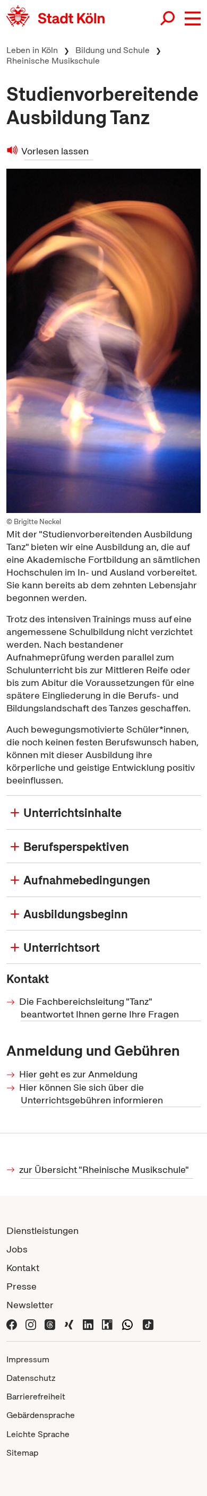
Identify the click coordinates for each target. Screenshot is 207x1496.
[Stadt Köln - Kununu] (107, 1323)
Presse (21, 1286)
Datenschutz (31, 1378)
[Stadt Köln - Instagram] (30, 1323)
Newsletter (30, 1305)
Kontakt (22, 1268)
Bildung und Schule (112, 50)
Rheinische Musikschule (53, 60)
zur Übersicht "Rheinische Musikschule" (105, 1169)
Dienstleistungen (42, 1230)
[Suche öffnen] (168, 18)
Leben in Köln (32, 50)
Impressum (27, 1359)
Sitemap (22, 1452)
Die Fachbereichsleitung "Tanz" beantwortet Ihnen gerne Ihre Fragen (100, 1007)
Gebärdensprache (40, 1415)
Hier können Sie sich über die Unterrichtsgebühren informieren (92, 1093)
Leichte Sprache (38, 1434)
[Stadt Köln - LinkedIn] (88, 1323)
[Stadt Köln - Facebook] (11, 1323)
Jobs (17, 1249)
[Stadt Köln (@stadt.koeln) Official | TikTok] (148, 1323)
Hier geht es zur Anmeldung (79, 1074)
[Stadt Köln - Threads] (50, 1323)
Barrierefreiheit (35, 1396)
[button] (193, 18)
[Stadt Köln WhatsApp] (127, 1323)
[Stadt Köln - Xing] (69, 1323)
